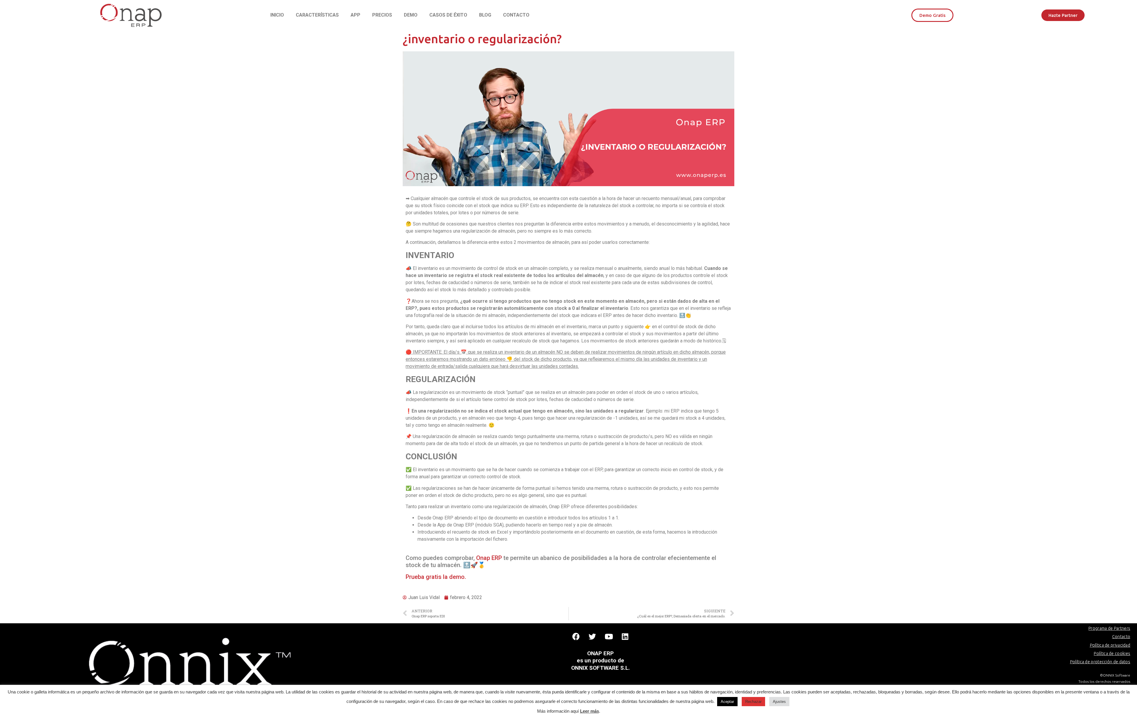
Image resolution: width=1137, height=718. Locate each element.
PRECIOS (382, 15)
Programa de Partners (1109, 628)
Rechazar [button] (753, 701)
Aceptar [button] (727, 701)
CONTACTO (516, 15)
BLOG (485, 15)
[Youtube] (608, 636)
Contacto (1121, 636)
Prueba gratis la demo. (436, 576)
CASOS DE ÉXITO (448, 15)
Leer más (589, 711)
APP (355, 15)
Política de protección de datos (1100, 661)
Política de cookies (1112, 653)
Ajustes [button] (779, 701)
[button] (932, 15)
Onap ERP (489, 557)
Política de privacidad (1110, 645)
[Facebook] (576, 636)
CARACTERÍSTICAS (317, 15)
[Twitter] (592, 636)
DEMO (410, 15)
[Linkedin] (625, 636)
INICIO (277, 15)
